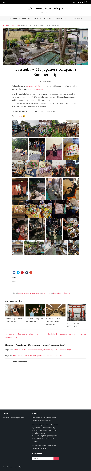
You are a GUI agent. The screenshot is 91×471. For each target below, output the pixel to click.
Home (5, 25)
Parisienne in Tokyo (45, 8)
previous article (33, 86)
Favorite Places (61, 18)
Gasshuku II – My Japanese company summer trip (53, 321)
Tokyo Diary (77, 18)
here (20, 116)
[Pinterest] (80, 2)
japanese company (30, 293)
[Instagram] (74, 2)
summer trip (46, 293)
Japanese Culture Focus (19, 18)
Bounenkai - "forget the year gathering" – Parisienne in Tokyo (38, 355)
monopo (39, 89)
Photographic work (42, 18)
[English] (82, 2)
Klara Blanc (57, 293)
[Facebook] (76, 2)
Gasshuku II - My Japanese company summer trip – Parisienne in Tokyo (42, 350)
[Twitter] (78, 2)
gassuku (20, 293)
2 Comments (66, 293)
